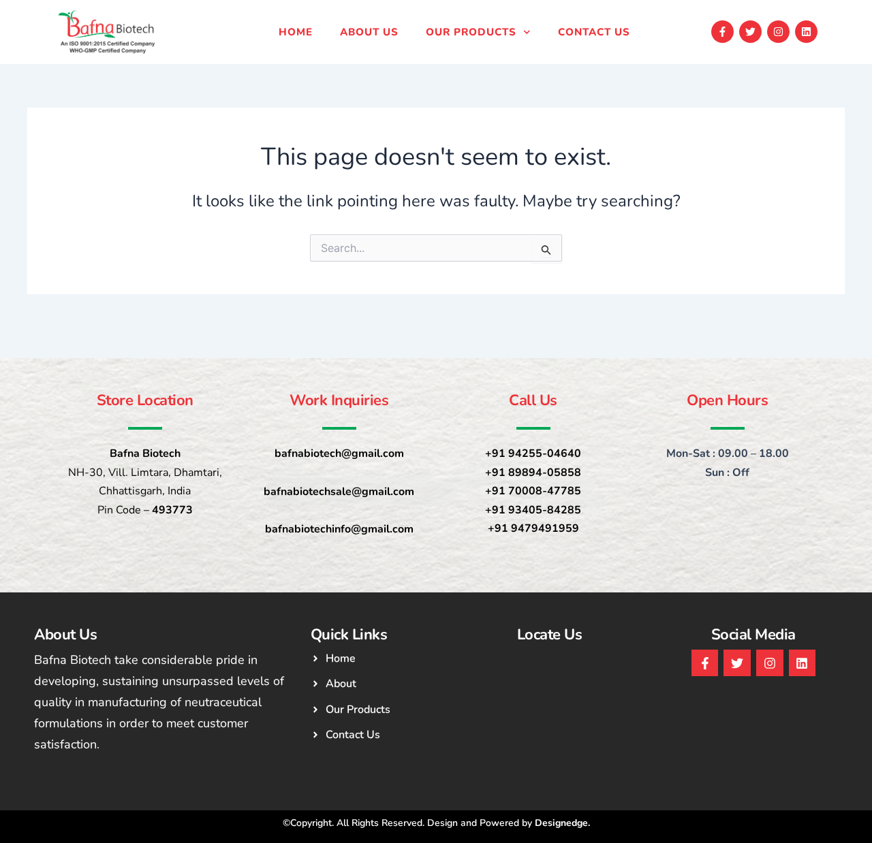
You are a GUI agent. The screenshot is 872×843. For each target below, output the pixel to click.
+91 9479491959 (533, 528)
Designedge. (562, 822)
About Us (369, 32)
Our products (471, 32)
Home (296, 32)
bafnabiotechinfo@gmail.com (339, 529)
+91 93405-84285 (533, 510)
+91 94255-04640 (533, 453)
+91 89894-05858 (533, 472)
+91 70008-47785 (533, 490)
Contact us (594, 32)
